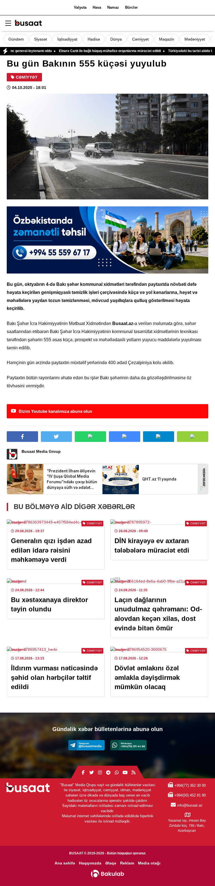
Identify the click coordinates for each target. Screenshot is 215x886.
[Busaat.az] (28, 23)
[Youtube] (125, 773)
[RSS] (133, 773)
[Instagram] (100, 773)
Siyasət (40, 39)
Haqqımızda (90, 863)
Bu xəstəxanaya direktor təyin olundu (49, 604)
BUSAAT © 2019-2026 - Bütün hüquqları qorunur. (107, 853)
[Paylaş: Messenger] (124, 436)
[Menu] (8, 23)
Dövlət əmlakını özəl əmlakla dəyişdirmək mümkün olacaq (147, 677)
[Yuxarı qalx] (199, 870)
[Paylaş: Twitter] (56, 436)
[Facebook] (83, 773)
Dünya (116, 39)
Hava (97, 7)
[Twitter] (91, 773)
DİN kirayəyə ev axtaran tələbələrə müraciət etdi (151, 545)
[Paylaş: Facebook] (22, 436)
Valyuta (80, 7)
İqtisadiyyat (67, 39)
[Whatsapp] (128, 745)
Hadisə (94, 39)
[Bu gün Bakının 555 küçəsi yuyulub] (107, 146)
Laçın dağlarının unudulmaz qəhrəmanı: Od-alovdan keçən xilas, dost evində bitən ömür (158, 614)
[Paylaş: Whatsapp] (90, 436)
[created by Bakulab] (107, 874)
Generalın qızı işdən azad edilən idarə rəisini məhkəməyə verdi (51, 550)
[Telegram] (86, 745)
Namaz (113, 7)
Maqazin (166, 39)
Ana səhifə (65, 863)
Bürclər (131, 7)
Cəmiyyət (140, 39)
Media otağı (149, 863)
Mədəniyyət (194, 39)
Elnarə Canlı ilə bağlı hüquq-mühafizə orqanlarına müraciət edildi (88, 51)
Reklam (127, 863)
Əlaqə (110, 863)
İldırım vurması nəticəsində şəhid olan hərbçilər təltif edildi (54, 677)
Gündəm (16, 39)
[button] (192, 436)
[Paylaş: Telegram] (158, 436)
